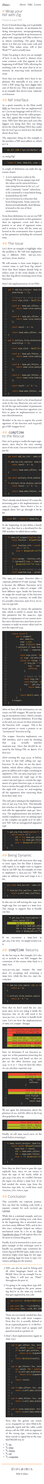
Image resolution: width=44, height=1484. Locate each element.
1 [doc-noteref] (23, 63)
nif (10, 1453)
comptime (13, 1456)
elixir (11, 1447)
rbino (6, 4)
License (37, 4)
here (26, 1254)
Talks (29, 4)
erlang (12, 1450)
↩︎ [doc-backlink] (27, 1280)
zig (10, 1444)
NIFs (4, 108)
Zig (24, 24)
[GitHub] (12, 1469)
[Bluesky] (17, 1469)
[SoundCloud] (22, 1469)
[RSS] (31, 1469)
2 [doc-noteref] (14, 156)
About (23, 4)
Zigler (33, 84)
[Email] (26, 1469)
